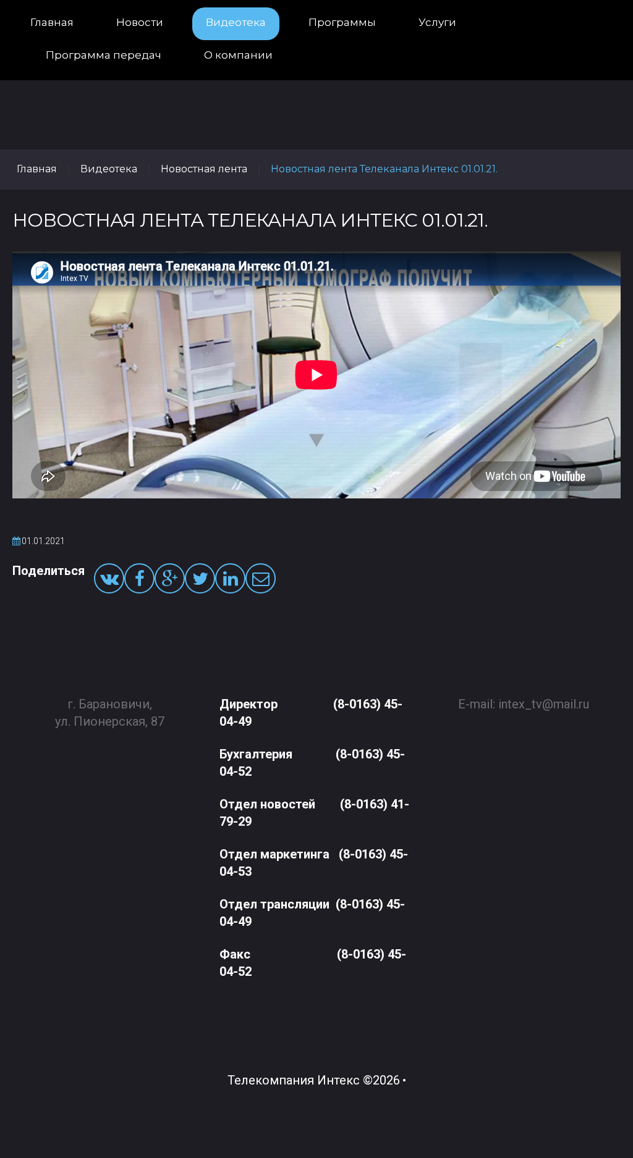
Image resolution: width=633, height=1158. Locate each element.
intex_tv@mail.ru (543, 704)
